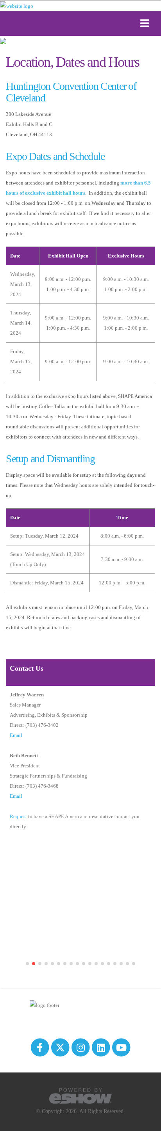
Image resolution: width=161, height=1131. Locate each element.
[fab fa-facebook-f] (40, 1047)
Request (18, 816)
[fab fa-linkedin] (101, 1047)
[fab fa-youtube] (121, 1047)
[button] (27, 963)
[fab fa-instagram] (81, 1047)
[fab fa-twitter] (60, 1047)
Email (16, 735)
